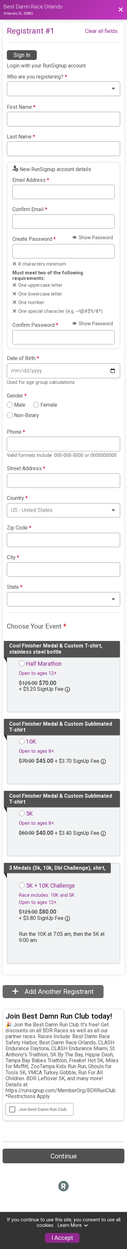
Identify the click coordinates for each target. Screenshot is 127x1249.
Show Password (95, 237)
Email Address (30, 180)
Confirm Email (29, 209)
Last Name (21, 137)
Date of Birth (23, 358)
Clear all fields (101, 31)
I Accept (62, 1238)
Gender (17, 396)
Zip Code (19, 528)
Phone (16, 432)
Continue (63, 1156)
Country (17, 498)
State (14, 587)
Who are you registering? (37, 77)
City (13, 557)
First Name (21, 107)
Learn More (70, 1225)
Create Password (34, 239)
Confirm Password (35, 325)
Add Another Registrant (58, 991)
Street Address (26, 469)
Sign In (21, 55)
